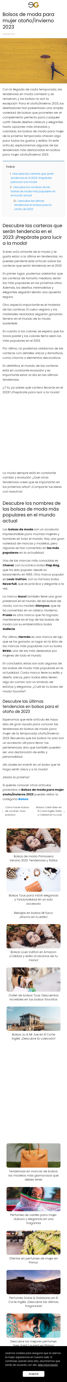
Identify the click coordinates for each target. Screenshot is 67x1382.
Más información (48, 1365)
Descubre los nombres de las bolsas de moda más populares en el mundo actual (33, 191)
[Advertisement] (33, 432)
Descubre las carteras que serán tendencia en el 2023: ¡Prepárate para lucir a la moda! (32, 178)
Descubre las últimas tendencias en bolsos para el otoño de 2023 (32, 205)
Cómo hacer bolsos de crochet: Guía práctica (17, 811)
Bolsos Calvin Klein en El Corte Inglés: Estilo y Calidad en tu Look (49, 811)
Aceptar (34, 1374)
